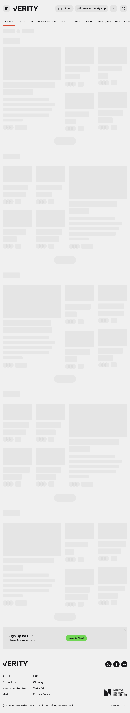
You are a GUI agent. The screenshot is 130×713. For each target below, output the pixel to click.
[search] (123, 8)
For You (9, 21)
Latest (22, 21)
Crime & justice (104, 21)
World (64, 21)
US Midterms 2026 (46, 21)
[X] (108, 664)
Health (89, 21)
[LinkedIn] (124, 664)
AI (32, 21)
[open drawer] (6, 8)
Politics (76, 21)
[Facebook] (116, 664)
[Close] (124, 629)
